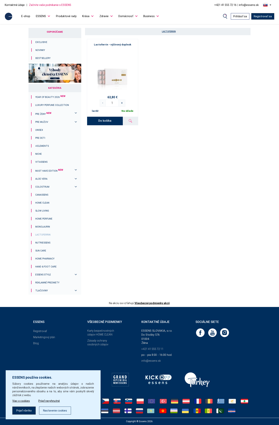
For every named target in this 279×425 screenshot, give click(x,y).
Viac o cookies (21, 400)
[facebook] (200, 332)
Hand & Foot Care (46, 266)
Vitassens (41, 162)
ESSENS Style (43, 274)
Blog (36, 343)
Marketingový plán (44, 337)
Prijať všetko (24, 410)
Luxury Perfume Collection (52, 105)
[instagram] (224, 332)
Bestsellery (42, 58)
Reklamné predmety (47, 282)
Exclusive (41, 42)
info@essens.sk (249, 4)
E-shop (25, 16)
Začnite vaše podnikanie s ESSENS (50, 4)
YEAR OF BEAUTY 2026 (50, 97)
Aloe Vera (41, 179)
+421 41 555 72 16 (225, 4)
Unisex (39, 130)
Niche (38, 154)
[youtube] (213, 332)
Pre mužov (41, 122)
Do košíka (104, 120)
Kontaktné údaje (15, 4)
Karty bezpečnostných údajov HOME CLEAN (100, 332)
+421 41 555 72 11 (152, 348)
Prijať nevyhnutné (49, 400)
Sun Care (40, 250)
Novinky (40, 50)
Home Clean (42, 202)
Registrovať (40, 331)
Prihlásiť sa (240, 16)
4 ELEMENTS (42, 146)
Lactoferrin (42, 234)
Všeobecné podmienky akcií (152, 303)
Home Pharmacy (44, 258)
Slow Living (42, 210)
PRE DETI (40, 138)
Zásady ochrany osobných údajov (97, 342)
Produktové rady (66, 16)
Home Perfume (43, 218)
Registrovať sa (263, 16)
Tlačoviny (41, 290)
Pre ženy (43, 114)
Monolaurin (42, 226)
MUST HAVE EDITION (49, 171)
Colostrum (42, 187)
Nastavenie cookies (55, 410)
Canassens (41, 194)
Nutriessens (42, 242)
